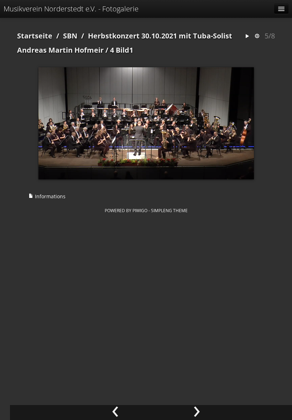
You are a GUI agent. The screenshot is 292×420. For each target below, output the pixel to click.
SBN (70, 36)
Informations (49, 196)
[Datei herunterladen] (257, 36)
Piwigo (139, 210)
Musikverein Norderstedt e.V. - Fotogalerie (71, 9)
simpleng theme (169, 210)
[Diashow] (247, 36)
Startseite (34, 36)
